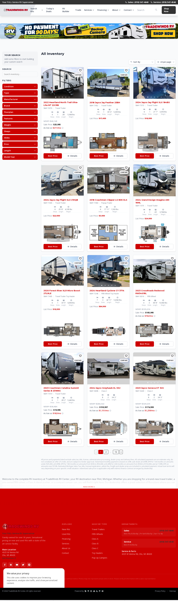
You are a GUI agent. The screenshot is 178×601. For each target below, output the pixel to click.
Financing (102, 10)
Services (88, 10)
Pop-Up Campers (99, 557)
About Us (66, 548)
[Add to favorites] (80, 70)
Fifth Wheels (97, 534)
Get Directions (8, 558)
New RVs (66, 529)
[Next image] (81, 83)
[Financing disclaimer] (63, 128)
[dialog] (34, 583)
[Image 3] (62, 97)
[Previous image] (43, 83)
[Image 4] (65, 97)
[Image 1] (55, 97)
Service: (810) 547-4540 (164, 2)
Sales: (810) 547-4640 (138, 2)
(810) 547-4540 (167, 541)
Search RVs (33, 10)
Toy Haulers (97, 553)
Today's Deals (50, 10)
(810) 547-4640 (167, 530)
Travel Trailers (98, 529)
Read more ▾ (89, 487)
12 (116, 452)
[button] (62, 142)
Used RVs (66, 534)
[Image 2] (59, 97)
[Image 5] (69, 97)
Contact (128, 10)
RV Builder (65, 10)
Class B (95, 543)
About (115, 10)
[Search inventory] (156, 10)
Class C (95, 548)
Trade (78, 10)
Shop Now (166, 10)
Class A (95, 538)
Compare (77, 75)
